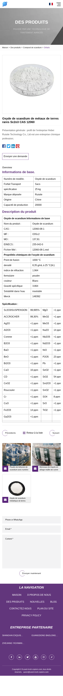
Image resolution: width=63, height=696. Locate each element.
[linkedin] (19, 657)
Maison (5, 48)
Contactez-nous (20, 608)
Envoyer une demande (15, 156)
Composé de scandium (32, 48)
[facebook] (11, 657)
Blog (53, 602)
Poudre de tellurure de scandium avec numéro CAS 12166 (19, 469)
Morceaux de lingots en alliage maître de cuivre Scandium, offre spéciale (49, 469)
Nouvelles (37, 602)
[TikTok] (51, 657)
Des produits (16, 48)
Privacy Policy (31, 615)
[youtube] (35, 657)
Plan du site (45, 608)
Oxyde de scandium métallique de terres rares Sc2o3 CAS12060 (19, 500)
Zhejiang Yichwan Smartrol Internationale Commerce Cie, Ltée (13, 644)
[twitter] (27, 657)
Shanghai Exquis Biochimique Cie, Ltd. (13, 636)
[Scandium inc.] (4, 4)
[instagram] (43, 657)
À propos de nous (39, 595)
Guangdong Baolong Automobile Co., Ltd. (44, 636)
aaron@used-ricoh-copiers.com (35, 672)
